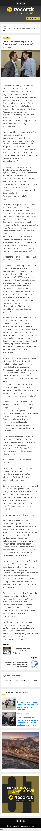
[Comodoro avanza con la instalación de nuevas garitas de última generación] (9, 703)
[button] (1, 830)
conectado (23, 680)
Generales (6, 38)
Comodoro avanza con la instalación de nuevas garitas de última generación (28, 706)
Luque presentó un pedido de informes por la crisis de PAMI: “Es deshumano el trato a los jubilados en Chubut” (28, 723)
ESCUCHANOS (34, 19)
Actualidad (20, 697)
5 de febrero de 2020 (9, 47)
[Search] (24, 19)
